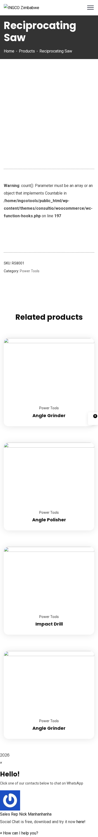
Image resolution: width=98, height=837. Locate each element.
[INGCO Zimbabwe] (21, 7)
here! (80, 821)
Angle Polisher (49, 520)
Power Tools (29, 271)
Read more (84, 338)
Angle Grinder (49, 415)
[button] (49, 804)
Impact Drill (49, 624)
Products (27, 51)
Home (9, 51)
